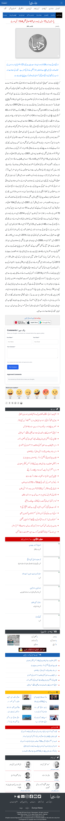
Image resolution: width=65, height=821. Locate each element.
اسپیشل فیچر (21, 9)
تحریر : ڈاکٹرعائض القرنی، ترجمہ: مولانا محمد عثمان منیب (30, 592)
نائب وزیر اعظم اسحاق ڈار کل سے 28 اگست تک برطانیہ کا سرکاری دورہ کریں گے (38, 741)
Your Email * (36, 337)
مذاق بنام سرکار (46, 775)
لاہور (54, 637)
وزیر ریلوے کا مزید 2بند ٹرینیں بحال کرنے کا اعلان (45, 670)
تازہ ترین (51, 9)
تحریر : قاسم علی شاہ (37, 606)
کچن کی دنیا (38, 617)
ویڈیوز (21, 808)
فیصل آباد (34, 637)
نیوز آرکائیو (41, 802)
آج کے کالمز (36, 9)
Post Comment (13, 367)
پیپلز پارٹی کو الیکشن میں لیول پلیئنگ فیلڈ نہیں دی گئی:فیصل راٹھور (41, 680)
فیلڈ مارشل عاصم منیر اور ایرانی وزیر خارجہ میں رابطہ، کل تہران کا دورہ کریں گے (39, 731)
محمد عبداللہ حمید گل (25, 791)
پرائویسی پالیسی (24, 802)
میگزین (5, 9)
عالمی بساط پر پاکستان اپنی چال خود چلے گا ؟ (13, 786)
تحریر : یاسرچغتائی (37, 549)
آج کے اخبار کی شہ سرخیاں (31, 655)
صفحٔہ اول (58, 9)
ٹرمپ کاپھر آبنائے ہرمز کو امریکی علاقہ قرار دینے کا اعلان (40, 721)
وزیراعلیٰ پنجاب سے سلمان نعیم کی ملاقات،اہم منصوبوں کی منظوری (42, 675)
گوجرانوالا (34, 641)
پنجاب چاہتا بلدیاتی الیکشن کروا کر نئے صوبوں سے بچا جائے (44, 665)
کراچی (54, 644)
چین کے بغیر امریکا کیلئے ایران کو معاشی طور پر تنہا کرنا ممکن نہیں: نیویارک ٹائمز (40, 736)
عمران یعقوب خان (55, 791)
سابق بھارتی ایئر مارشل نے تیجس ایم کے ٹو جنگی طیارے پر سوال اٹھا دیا (13, 721)
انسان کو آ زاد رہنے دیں (35, 545)
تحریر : (40, 578)
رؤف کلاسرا (56, 780)
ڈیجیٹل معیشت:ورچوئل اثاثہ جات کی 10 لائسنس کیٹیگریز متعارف (41, 661)
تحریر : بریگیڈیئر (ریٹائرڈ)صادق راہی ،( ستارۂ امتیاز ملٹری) (29, 563)
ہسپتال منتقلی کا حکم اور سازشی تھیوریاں (43, 786)
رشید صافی (28, 780)
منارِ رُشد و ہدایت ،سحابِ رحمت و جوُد (31, 574)
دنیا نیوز (27, 808)
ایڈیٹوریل (46, 15)
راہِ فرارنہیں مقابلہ (36, 602)
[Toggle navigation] (61, 3)
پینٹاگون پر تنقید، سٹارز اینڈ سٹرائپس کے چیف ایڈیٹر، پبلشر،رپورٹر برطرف (13, 711)
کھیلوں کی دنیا (12, 15)
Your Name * (10, 337)
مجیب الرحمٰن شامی (55, 769)
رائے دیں (32, 802)
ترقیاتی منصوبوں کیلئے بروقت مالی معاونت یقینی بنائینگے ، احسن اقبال (42, 685)
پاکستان (53, 15)
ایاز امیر (28, 769)
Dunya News (37, 808)
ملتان (35, 644)
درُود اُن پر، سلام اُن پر (35, 588)
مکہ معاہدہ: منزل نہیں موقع (34, 559)
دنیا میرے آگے (30, 15)
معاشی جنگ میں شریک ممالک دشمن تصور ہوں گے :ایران (13, 701)
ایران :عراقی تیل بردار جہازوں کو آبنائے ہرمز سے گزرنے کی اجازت (40, 711)
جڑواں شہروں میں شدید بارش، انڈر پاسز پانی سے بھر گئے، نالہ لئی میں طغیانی (40, 746)
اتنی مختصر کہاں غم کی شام (15, 764)
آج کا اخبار (44, 9)
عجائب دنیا (39, 15)
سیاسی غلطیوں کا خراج (16, 775)
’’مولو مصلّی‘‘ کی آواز (45, 764)
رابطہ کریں (49, 802)
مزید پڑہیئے (53, 409)
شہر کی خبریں (29, 9)
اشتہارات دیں (14, 802)
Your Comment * (11, 346)
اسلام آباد (53, 641)
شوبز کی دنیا (21, 15)
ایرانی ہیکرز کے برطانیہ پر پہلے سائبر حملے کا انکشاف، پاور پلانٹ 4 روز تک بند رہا (39, 751)
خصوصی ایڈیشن (12, 9)
